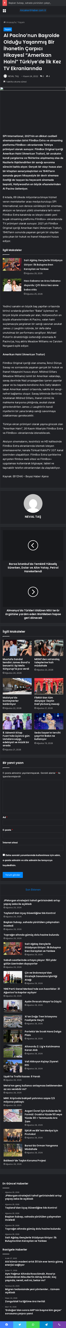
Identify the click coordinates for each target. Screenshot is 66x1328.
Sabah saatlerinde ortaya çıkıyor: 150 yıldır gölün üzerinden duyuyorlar (30, 961)
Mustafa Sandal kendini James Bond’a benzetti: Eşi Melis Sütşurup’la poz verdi (16, 664)
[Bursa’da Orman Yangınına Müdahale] (13, 1150)
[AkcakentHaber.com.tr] (33, 10)
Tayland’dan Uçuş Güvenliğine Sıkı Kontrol (30, 913)
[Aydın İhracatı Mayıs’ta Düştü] (13, 1006)
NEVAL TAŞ (13, 76)
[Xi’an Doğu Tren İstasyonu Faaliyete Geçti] (13, 1021)
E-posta (8, 830)
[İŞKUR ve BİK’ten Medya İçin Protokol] (13, 1135)
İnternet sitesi (10, 842)
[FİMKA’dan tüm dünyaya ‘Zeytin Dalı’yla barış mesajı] (48, 686)
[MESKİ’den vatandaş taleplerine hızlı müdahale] (48, 648)
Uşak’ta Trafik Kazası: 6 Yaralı (22, 1076)
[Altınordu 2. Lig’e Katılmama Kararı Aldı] (13, 1051)
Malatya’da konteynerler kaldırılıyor (11, 701)
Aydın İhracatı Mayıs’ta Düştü (43, 1001)
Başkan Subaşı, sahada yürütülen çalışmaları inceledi (36, 3)
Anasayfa (11, 22)
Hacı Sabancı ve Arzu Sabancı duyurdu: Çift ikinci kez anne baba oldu (42, 285)
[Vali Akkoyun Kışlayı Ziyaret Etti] (13, 1066)
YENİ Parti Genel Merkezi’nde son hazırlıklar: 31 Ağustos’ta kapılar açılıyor (32, 990)
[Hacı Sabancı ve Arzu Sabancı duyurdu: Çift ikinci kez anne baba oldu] (12, 285)
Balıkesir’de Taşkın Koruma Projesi (25, 1160)
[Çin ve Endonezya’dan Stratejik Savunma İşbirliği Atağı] (13, 977)
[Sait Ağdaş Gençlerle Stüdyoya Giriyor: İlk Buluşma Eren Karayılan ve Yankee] (12, 264)
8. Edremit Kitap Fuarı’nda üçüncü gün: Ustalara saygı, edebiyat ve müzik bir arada (16, 739)
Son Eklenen (33, 889)
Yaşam (21, 22)
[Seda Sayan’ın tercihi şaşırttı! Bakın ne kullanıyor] (48, 721)
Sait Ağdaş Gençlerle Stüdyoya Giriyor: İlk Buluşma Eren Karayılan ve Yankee (43, 265)
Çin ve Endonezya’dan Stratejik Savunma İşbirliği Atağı (41, 976)
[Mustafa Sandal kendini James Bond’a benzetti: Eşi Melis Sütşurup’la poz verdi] (17, 648)
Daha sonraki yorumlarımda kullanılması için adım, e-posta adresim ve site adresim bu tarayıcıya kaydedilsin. (32, 860)
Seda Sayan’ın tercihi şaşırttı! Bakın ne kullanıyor (47, 736)
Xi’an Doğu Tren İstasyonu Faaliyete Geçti (41, 1018)
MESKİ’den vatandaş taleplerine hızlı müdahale (47, 662)
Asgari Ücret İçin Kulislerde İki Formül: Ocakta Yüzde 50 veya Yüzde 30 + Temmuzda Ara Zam (43, 1116)
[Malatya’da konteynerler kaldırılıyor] (17, 686)
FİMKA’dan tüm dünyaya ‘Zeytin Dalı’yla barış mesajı (46, 701)
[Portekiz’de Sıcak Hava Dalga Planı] (13, 1036)
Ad (5, 817)
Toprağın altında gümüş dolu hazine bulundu (31, 934)
